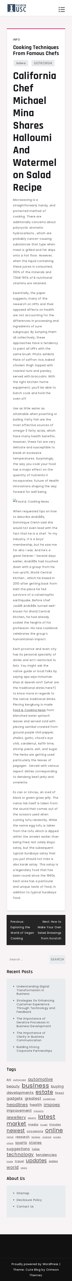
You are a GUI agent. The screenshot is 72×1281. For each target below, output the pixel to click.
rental (10, 1137)
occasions (35, 1131)
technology (20, 1154)
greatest (33, 1098)
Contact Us (25, 1206)
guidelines (49, 1098)
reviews (35, 1137)
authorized (19, 1079)
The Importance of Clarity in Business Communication (31, 1036)
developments (20, 1092)
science (46, 1137)
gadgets (15, 1098)
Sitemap (23, 1193)
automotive (40, 1079)
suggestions (18, 1148)
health (36, 1104)
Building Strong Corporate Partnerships (34, 1049)
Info (16, 40)
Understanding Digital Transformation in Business (33, 990)
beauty (13, 1086)
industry (39, 1111)
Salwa (21, 63)
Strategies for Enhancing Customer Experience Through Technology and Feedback (36, 1006)
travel (19, 1161)
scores (57, 1137)
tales (36, 1149)
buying (57, 1086)
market (16, 1123)
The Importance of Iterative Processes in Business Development (34, 1022)
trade (10, 1161)
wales (53, 1161)
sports (21, 1142)
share (10, 1143)
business (35, 1085)
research (23, 1137)
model (44, 1124)
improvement (19, 1110)
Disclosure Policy (29, 1200)
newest (16, 1130)
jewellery (16, 1117)
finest (59, 1093)
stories (35, 1142)
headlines (17, 1104)
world (13, 1167)
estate (44, 1092)
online (54, 1130)
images (52, 1104)
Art (9, 1080)
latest (46, 1117)
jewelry (32, 1118)
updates (36, 1160)
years (24, 1167)
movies (55, 1124)
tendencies (46, 1154)
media (33, 1124)
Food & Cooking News (29, 710)
